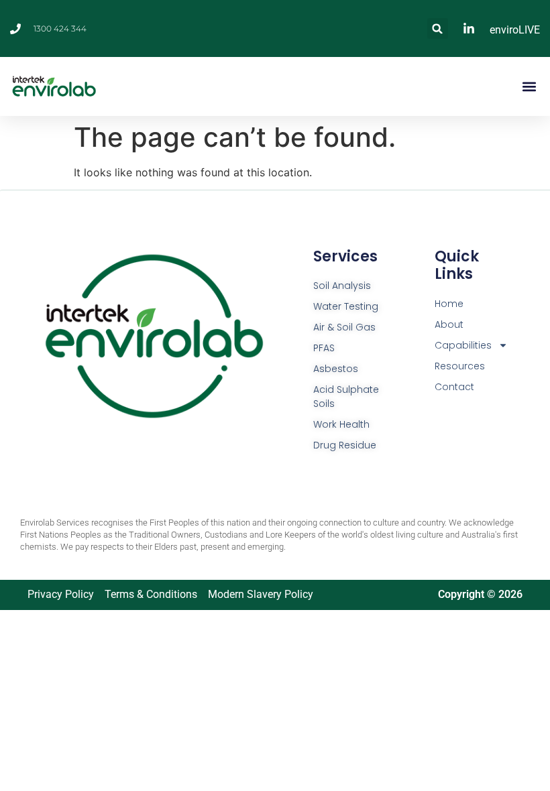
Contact (454, 386)
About (449, 324)
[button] (437, 28)
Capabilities (463, 345)
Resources (460, 366)
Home (449, 303)
